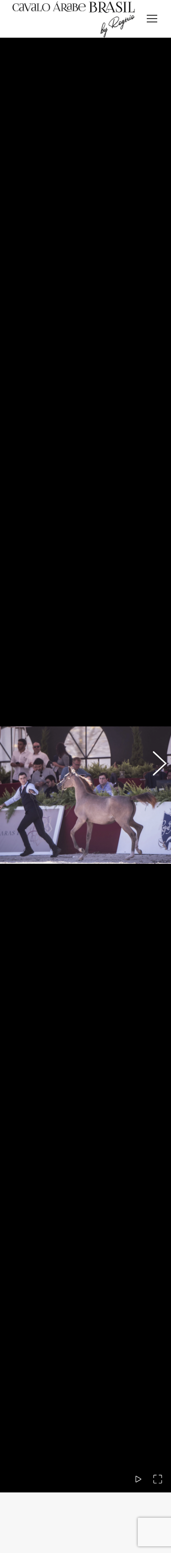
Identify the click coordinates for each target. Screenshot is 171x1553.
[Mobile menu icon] (152, 18)
